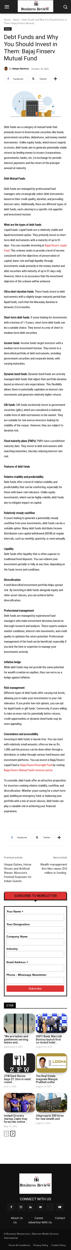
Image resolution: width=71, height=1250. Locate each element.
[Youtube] (64, 1146)
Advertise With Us (40, 1222)
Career (39, 1218)
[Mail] (51, 1146)
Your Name (15, 911)
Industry (12, 948)
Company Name (17, 936)
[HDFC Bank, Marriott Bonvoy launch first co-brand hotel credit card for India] (51, 1023)
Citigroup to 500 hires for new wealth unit (50, 1117)
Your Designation (18, 924)
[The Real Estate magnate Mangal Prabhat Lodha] (51, 1063)
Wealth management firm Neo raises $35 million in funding (53, 869)
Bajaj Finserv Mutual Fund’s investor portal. (28, 770)
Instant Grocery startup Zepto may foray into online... (15, 1118)
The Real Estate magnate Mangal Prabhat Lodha (47, 1079)
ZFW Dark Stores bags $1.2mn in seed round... (17, 1079)
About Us (17, 1218)
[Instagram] (38, 1146)
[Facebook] (31, 1146)
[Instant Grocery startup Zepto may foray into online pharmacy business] (19, 1102)
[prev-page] (6, 1133)
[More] (55, 79)
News (16, 19)
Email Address (17, 962)
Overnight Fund (43, 765)
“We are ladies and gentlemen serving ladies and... (16, 1039)
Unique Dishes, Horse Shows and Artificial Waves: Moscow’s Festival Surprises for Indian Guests (18, 873)
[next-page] (12, 1133)
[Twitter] (58, 1146)
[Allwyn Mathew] (6, 69)
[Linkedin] (44, 1146)
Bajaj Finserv (27, 765)
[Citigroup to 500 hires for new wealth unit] (51, 1102)
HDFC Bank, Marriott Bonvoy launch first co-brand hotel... (49, 1039)
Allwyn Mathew (20, 68)
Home (7, 19)
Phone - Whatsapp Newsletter (26, 974)
